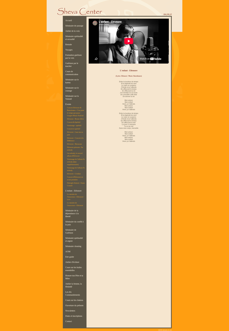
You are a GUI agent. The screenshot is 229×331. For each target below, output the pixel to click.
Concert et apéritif (73, 129)
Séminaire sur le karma (72, 81)
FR (168, 14)
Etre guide (70, 257)
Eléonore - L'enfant (74, 174)
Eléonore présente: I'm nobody (75, 148)
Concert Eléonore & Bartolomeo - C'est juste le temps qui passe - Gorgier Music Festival (75, 112)
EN (165, 14)
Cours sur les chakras (74, 300)
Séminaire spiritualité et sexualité (74, 37)
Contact (69, 321)
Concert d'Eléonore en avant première (75, 178)
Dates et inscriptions (74, 316)
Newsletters (70, 311)
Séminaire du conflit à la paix (74, 223)
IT (171, 14)
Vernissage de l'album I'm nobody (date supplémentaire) (76, 161)
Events (68, 104)
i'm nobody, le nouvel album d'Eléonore (75, 154)
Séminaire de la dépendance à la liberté (72, 213)
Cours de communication (72, 72)
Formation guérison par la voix (73, 56)
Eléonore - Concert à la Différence (75, 139)
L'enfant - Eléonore (73, 191)
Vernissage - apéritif (74, 125)
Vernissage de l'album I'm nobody (76, 169)
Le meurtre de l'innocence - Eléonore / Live (75, 196)
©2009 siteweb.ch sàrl (165, 330)
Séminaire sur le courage (72, 89)
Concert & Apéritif (73, 122)
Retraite (69, 44)
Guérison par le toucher (71, 64)
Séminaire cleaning (74, 246)
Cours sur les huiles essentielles (73, 268)
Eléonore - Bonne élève (75, 119)
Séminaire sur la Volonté (72, 97)
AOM (68, 251)
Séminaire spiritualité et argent (74, 239)
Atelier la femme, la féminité (73, 285)
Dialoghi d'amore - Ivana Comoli (76, 184)
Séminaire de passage (74, 26)
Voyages (69, 50)
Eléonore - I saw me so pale (75, 133)
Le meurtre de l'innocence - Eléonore (75, 204)
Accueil (69, 20)
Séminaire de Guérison (70, 231)
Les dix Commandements (73, 293)
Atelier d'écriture (72, 262)
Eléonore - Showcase (74, 144)
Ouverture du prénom (74, 305)
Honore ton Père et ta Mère (74, 277)
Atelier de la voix (73, 31)
